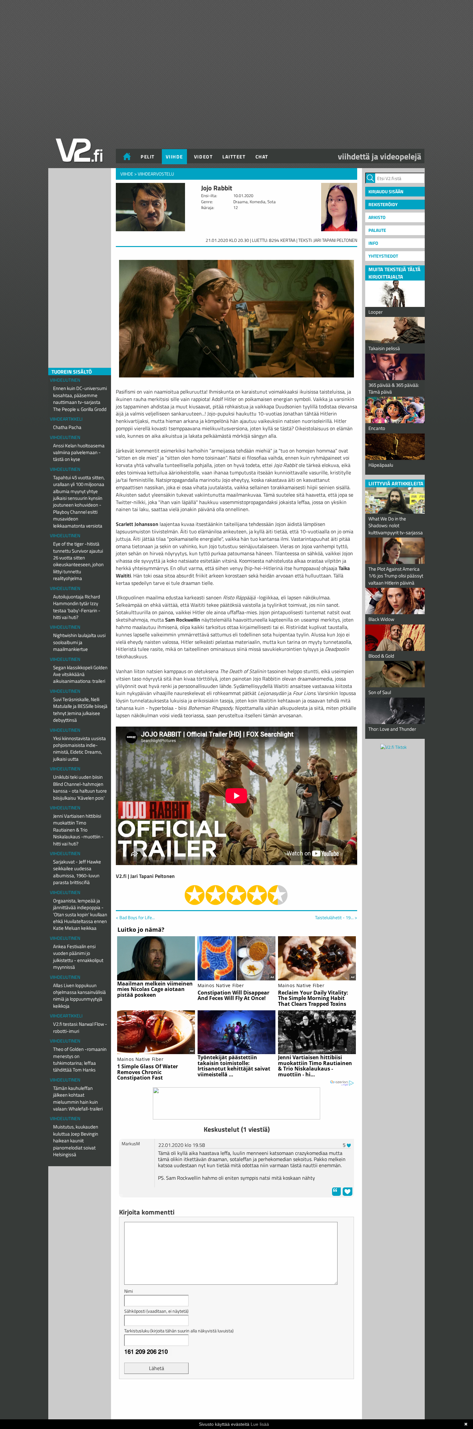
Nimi (128, 1291)
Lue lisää (260, 1424)
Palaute (377, 230)
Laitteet (234, 156)
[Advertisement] (236, 1400)
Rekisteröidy (383, 204)
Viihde (174, 156)
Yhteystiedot (383, 255)
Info (373, 243)
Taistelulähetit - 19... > (336, 917)
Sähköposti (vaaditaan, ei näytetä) (156, 1311)
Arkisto (376, 217)
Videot (203, 156)
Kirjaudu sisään (385, 191)
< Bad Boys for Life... (135, 917)
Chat (261, 156)
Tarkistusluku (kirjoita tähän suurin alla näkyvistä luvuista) (179, 1330)
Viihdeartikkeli (66, 418)
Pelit (148, 156)
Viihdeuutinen (65, 379)
